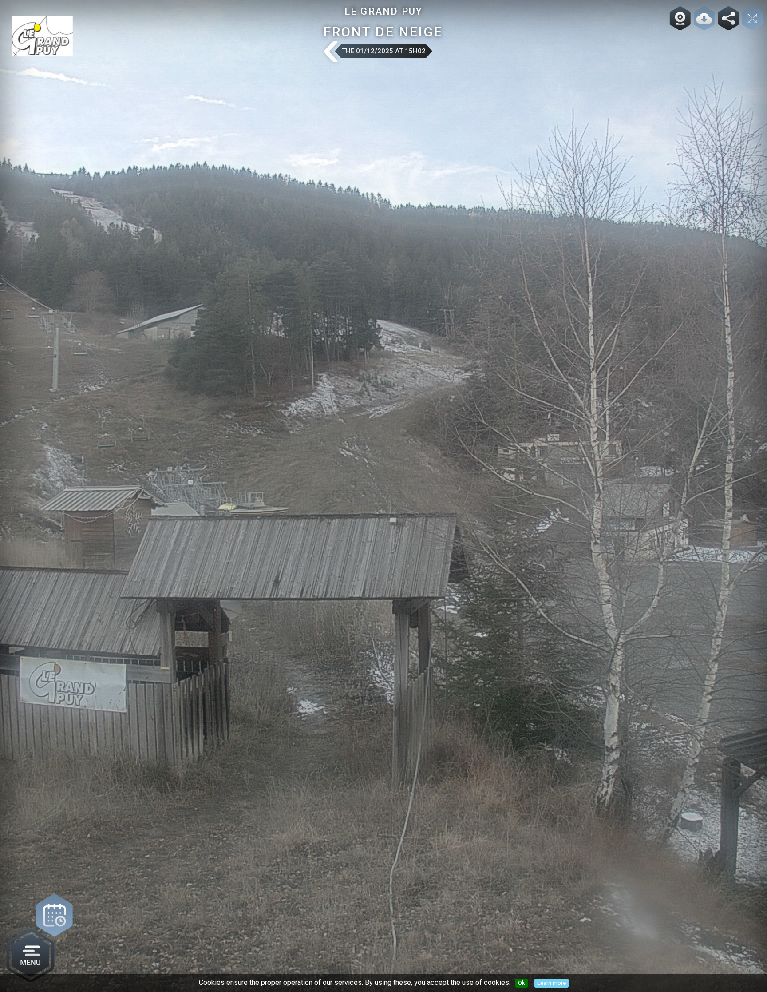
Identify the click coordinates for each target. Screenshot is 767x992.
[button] (330, 52)
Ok (521, 983)
